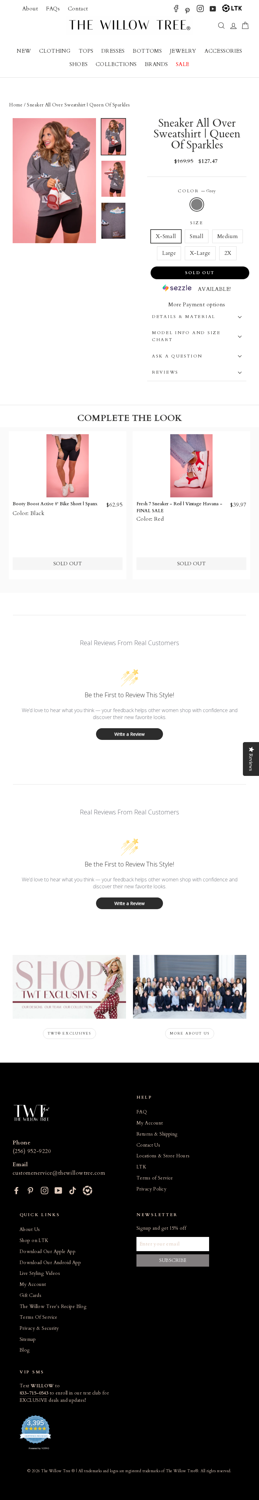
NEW (24, 51)
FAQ (141, 1112)
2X (228, 253)
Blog (25, 1350)
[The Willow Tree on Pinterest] (187, 10)
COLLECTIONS (116, 64)
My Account (149, 1123)
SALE (183, 64)
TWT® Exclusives (69, 1033)
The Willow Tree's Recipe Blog (53, 1307)
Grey (197, 204)
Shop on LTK (34, 1241)
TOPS (86, 51)
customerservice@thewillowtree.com (59, 1173)
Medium (227, 236)
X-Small (166, 236)
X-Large (200, 253)
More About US (190, 1033)
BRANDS (156, 64)
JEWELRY (183, 51)
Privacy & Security (39, 1328)
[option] (54, 180)
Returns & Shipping (157, 1134)
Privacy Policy (151, 1189)
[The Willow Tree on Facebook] (176, 10)
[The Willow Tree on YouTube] (213, 10)
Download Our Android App (50, 1263)
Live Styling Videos (40, 1273)
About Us (30, 1230)
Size (196, 223)
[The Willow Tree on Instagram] (200, 10)
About (30, 8)
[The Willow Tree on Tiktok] (72, 1189)
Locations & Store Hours (163, 1156)
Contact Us (148, 1145)
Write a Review (129, 734)
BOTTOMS (147, 51)
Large (169, 253)
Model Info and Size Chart (186, 336)
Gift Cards (30, 1296)
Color (196, 191)
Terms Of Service (38, 1317)
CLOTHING (54, 51)
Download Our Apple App (47, 1252)
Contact (78, 8)
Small (196, 236)
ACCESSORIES (223, 51)
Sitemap (28, 1339)
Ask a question (177, 356)
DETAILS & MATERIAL (183, 317)
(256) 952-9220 (32, 1151)
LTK (141, 1167)
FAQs (53, 8)
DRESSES (113, 51)
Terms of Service (154, 1178)
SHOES (78, 64)
